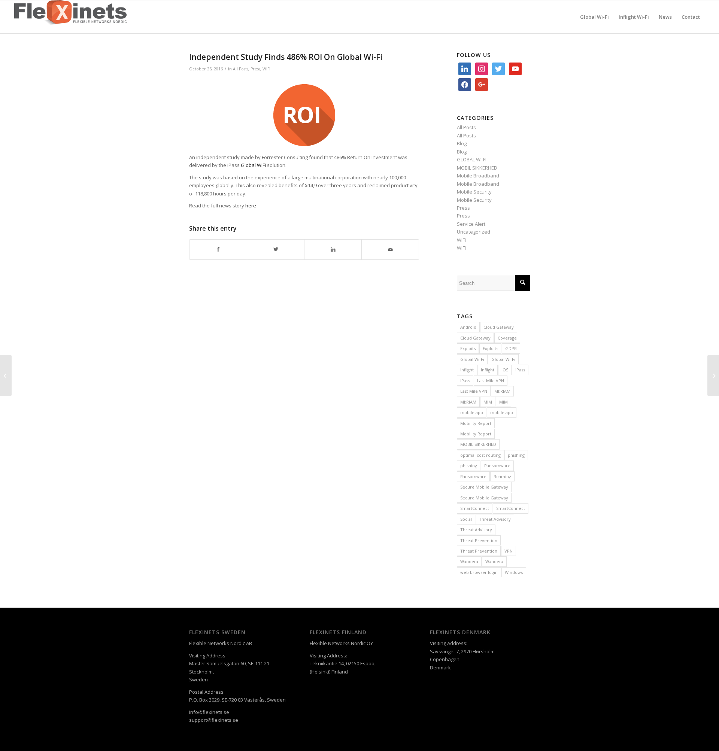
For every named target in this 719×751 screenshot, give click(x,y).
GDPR (511, 348)
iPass (520, 370)
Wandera (469, 561)
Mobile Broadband (478, 175)
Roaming (502, 476)
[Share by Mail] (390, 249)
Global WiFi (253, 165)
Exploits (468, 348)
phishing (516, 455)
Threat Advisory (495, 519)
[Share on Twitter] (275, 249)
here (250, 205)
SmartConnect (474, 508)
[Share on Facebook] (218, 249)
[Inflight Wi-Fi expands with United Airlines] (6, 375)
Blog (462, 143)
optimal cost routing (480, 455)
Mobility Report (475, 423)
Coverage (507, 338)
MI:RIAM (502, 391)
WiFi (266, 69)
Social (466, 519)
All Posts (240, 69)
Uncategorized (473, 231)
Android (468, 327)
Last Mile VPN (490, 380)
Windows (514, 572)
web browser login (479, 572)
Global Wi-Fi (472, 359)
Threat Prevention (478, 540)
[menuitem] (594, 16)
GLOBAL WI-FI (471, 159)
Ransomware (497, 465)
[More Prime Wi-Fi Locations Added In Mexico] (713, 375)
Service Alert (471, 224)
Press (255, 69)
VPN (508, 551)
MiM (487, 402)
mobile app (471, 412)
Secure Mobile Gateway (484, 487)
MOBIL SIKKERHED (477, 167)
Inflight (467, 370)
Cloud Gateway (498, 327)
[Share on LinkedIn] (332, 249)
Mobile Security (474, 191)
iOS (504, 370)
